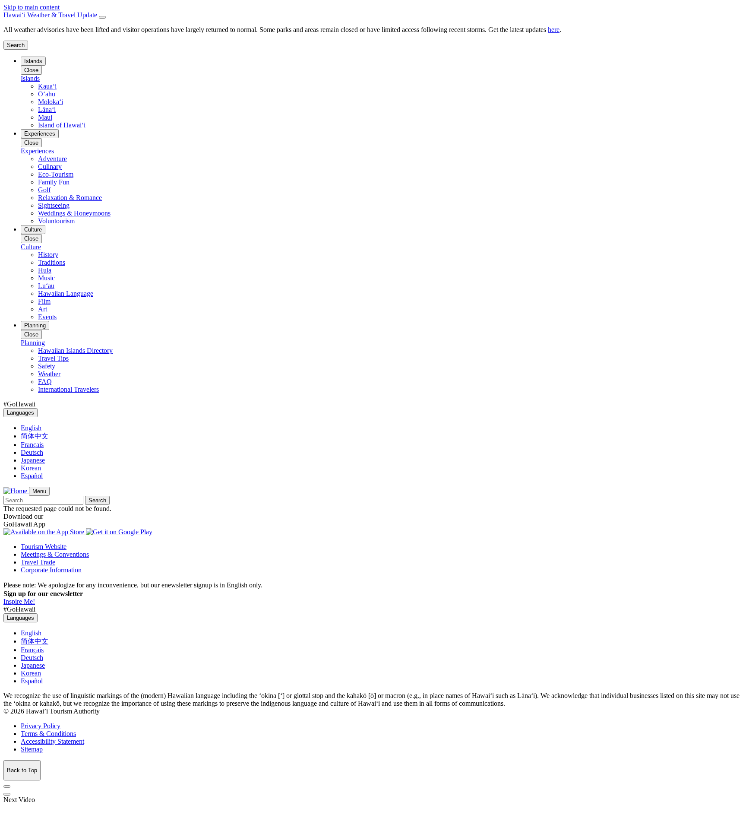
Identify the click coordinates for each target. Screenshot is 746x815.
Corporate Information (51, 570)
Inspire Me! (19, 601)
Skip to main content (31, 7)
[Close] (102, 17)
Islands (33, 61)
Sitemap (32, 749)
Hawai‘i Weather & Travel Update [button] (51, 15)
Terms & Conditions (48, 733)
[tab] (373, 15)
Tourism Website (43, 546)
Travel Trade (38, 562)
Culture (33, 229)
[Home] (16, 491)
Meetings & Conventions (55, 554)
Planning (35, 325)
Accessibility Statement (52, 741)
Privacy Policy (40, 725)
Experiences (39, 133)
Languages (20, 412)
